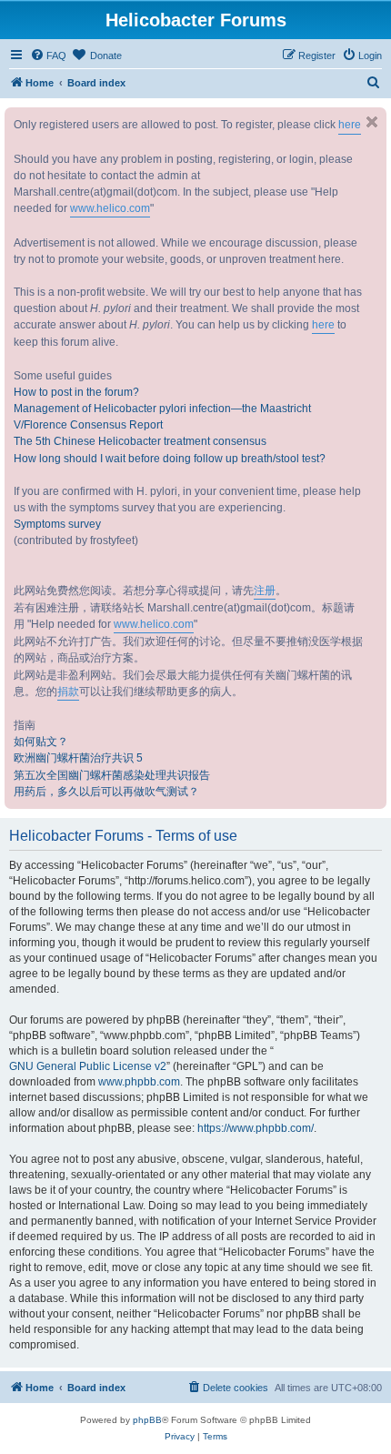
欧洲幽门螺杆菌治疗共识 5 (78, 758)
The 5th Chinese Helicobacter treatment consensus (140, 441)
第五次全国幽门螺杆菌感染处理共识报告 (112, 775)
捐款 (68, 691)
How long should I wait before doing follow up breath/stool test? (170, 458)
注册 (265, 590)
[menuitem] (48, 55)
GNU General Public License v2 (87, 1066)
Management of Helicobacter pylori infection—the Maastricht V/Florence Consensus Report (162, 416)
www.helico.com (110, 208)
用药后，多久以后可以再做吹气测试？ (106, 791)
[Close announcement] (371, 121)
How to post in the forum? (76, 392)
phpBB (147, 1420)
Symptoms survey (57, 524)
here (349, 124)
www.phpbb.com (139, 1081)
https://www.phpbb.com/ (255, 1128)
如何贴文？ (41, 741)
